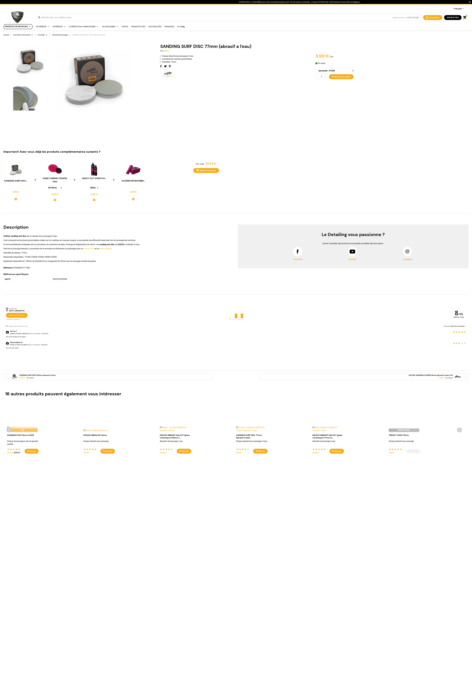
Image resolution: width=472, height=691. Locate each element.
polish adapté (105, 248)
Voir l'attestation (17, 315)
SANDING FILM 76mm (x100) (20, 435)
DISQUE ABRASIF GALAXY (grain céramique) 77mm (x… (327, 436)
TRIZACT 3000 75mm (399, 435)
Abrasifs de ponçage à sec (171, 441)
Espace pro (453, 17)
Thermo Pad (89, 248)
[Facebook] (297, 251)
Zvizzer (166, 51)
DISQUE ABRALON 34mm (95, 435)
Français (458, 8)
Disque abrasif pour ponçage (96, 441)
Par (161, 51)
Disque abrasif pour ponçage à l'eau (251, 441)
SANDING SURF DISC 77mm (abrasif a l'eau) (249, 436)
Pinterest (169, 66)
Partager (160, 66)
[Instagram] (407, 251)
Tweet (165, 66)
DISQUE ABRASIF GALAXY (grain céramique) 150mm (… (175, 436)
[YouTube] (352, 251)
